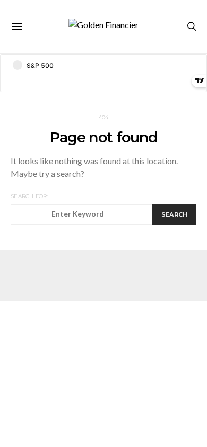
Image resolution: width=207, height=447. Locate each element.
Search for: (29, 196)
